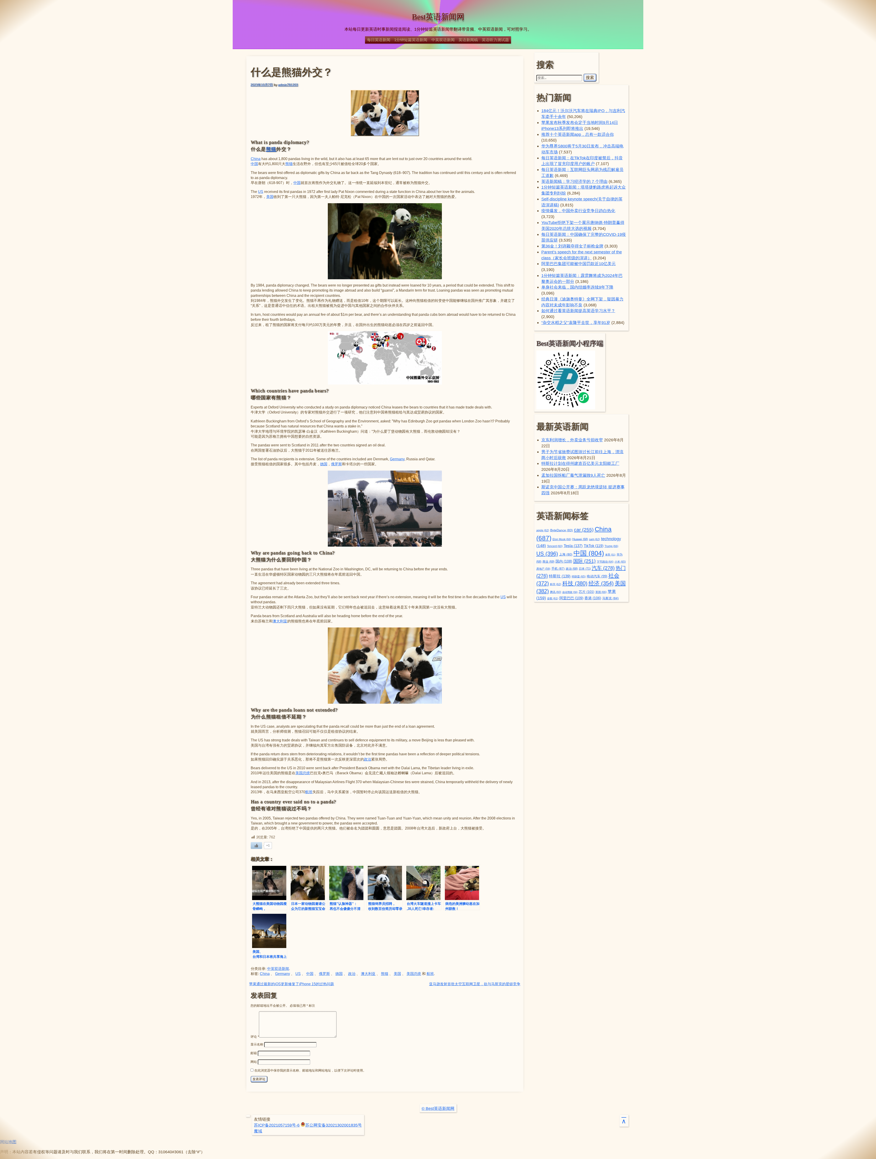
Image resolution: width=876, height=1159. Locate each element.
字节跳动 (605, 561)
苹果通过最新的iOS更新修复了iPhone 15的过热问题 (291, 984)
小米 (620, 561)
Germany (397, 459)
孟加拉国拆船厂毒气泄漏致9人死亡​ (573, 475)
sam (594, 539)
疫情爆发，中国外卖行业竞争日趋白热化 (578, 210)
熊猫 (271, 149)
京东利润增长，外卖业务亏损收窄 (572, 439)
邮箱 (253, 1053)
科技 (574, 583)
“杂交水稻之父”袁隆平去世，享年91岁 (575, 322)
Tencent (555, 546)
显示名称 (256, 1044)
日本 (585, 568)
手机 (558, 568)
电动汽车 (597, 576)
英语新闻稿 (468, 39)
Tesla (573, 545)
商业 (548, 561)
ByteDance (561, 530)
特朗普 (579, 576)
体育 (610, 554)
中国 (254, 164)
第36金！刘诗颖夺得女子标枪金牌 (572, 246)
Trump (611, 546)
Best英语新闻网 (438, 16)
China (256, 159)
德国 (323, 464)
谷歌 (552, 598)
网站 (253, 1062)
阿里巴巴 (571, 598)
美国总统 (302, 773)
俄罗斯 (336, 464)
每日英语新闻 (378, 39)
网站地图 (8, 1141)
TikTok (593, 546)
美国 (270, 197)
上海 (565, 554)
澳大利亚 (280, 621)
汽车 (603, 568)
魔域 (258, 1131)
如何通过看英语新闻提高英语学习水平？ (578, 310)
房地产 (543, 568)
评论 (254, 1036)
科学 (555, 584)
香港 (592, 598)
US (260, 192)
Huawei (580, 539)
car (584, 529)
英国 (601, 592)
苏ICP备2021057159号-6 (277, 1125)
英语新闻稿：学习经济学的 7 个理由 (574, 181)
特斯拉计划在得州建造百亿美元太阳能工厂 (580, 463)
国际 (584, 561)
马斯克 (610, 598)
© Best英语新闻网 (438, 1108)
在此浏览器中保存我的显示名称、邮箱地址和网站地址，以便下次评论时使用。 (310, 1070)
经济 (601, 583)
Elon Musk (562, 539)
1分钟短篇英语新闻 (410, 39)
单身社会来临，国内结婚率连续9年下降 (577, 287)
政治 (367, 759)
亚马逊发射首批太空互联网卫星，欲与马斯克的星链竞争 (474, 984)
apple (542, 530)
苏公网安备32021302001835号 (333, 1125)
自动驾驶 (570, 592)
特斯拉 (560, 576)
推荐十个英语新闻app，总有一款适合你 (577, 134)
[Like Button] (256, 845)
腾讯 (555, 591)
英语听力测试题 (495, 39)
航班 (309, 792)
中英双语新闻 (443, 39)
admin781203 (288, 85)
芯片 (586, 592)
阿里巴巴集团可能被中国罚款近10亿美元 (578, 263)
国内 (563, 561)
